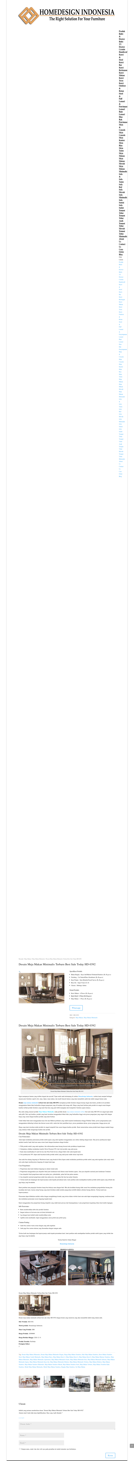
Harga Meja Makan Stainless (72, 1354)
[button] (20, 972)
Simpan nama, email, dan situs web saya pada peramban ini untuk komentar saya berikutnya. (48, 1449)
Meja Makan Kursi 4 (59, 1357)
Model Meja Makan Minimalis (34, 1367)
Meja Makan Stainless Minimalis (34, 1364)
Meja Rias (121, 144)
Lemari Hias (122, 115)
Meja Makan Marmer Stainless (101, 1357)
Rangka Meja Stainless (68, 1367)
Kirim (110, 1455)
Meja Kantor (122, 138)
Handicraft (123, 51)
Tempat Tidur (122, 211)
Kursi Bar (121, 63)
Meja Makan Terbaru (86, 1364)
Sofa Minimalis (123, 196)
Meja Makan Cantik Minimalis (32, 1357)
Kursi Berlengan (123, 68)
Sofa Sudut (121, 206)
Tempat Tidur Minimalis (123, 234)
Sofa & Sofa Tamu (121, 178)
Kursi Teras (121, 79)
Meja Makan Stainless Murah (53, 1364)
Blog (121, 254)
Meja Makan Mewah (122, 161)
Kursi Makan (122, 74)
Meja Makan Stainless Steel (71, 1364)
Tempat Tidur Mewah (122, 226)
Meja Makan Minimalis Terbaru (41, 1133)
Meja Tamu (121, 149)
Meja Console (122, 133)
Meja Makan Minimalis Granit (60, 1359)
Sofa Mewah (122, 190)
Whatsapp (76, 1007)
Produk (122, 31)
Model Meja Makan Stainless (52, 1367)
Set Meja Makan (80, 1367)
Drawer (122, 46)
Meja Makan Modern (95, 1362)
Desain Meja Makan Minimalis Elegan (52, 1354)
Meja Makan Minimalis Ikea (78, 1359)
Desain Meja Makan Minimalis (37, 1025)
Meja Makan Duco (46, 1357)
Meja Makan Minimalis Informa (97, 1359)
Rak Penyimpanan (124, 120)
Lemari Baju (122, 110)
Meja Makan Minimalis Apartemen (40, 1359)
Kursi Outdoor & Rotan (122, 87)
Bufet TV (121, 42)
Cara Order (121, 250)
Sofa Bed (120, 185)
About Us (121, 240)
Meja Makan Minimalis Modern (59, 1362)
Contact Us (122, 245)
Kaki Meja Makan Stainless (90, 1354)
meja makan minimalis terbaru (76, 1112)
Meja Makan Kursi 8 (85, 1357)
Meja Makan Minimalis (123, 169)
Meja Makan (122, 154)
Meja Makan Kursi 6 (72, 1357)
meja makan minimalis (30, 1103)
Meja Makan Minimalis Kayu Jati (39, 1362)
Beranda (21, 959)
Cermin (122, 49)
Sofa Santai (121, 201)
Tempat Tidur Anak (122, 218)
